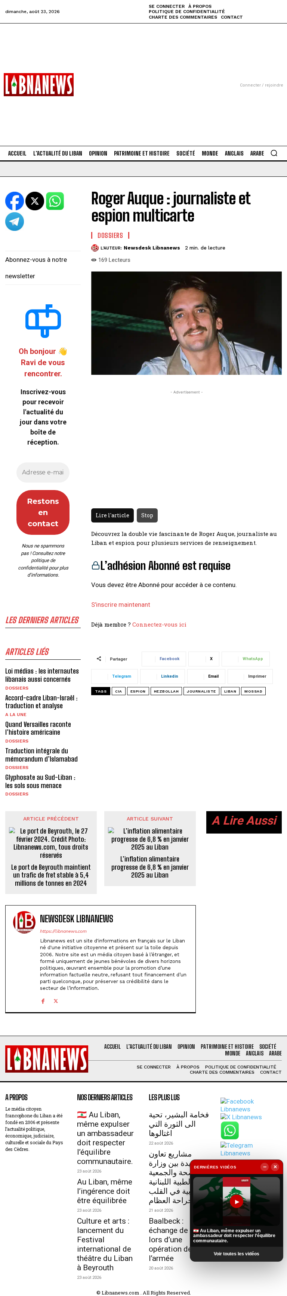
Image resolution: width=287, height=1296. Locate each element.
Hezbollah (166, 691)
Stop (147, 515)
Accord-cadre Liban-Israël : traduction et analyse (41, 702)
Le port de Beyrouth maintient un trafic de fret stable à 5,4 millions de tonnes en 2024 (51, 875)
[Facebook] (43, 1000)
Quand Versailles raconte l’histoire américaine (38, 728)
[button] (273, 152)
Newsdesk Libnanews (152, 248)
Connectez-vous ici (159, 624)
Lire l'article (112, 515)
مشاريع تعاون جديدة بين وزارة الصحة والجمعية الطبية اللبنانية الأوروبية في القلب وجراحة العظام (179, 1177)
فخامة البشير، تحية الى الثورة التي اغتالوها (179, 1124)
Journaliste (201, 691)
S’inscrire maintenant (120, 604)
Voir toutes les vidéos (236, 1253)
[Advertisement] (143, 75)
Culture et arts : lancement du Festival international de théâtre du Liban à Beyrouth (105, 1244)
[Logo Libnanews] (39, 84)
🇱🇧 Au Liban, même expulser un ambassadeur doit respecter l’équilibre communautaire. (105, 1138)
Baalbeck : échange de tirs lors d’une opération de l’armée (175, 1240)
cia (118, 691)
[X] (56, 1000)
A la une (16, 714)
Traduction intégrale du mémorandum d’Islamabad (41, 755)
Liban (230, 691)
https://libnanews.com (63, 931)
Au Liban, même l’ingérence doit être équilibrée (104, 1191)
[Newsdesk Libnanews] (96, 248)
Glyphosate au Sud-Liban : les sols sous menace (40, 781)
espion (138, 691)
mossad (253, 691)
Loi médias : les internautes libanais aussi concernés (42, 675)
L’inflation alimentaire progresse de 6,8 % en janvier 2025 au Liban (150, 867)
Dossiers (16, 688)
